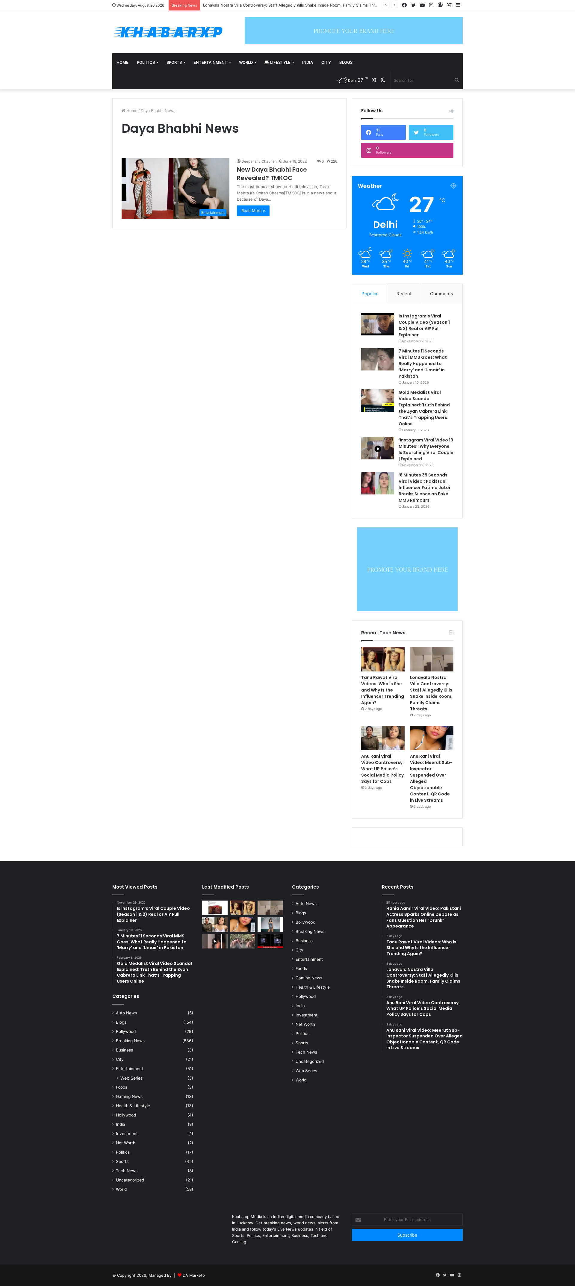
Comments (441, 293)
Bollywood (126, 1031)
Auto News (126, 1012)
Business (124, 1050)
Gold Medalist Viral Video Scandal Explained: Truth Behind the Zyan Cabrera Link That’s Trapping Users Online (424, 408)
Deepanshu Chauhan (259, 161)
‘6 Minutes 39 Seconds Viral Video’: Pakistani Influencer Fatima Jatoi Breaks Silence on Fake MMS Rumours (424, 487)
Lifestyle (279, 62)
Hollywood (126, 1115)
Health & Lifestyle (133, 1105)
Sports (174, 62)
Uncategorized (130, 1180)
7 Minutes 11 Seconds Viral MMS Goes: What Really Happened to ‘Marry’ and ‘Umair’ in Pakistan (423, 363)
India (307, 62)
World (246, 62)
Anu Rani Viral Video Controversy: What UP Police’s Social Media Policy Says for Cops (282, 5)
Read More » (253, 210)
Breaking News (130, 1040)
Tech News (126, 1170)
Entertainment (210, 62)
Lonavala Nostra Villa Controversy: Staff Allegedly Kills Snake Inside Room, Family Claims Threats (431, 693)
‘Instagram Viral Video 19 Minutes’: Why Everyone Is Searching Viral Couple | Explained (426, 449)
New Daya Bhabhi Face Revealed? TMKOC (272, 173)
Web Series (131, 1078)
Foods (121, 1087)
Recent (404, 293)
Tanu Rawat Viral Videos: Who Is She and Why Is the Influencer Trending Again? (382, 690)
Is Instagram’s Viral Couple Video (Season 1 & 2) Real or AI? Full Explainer (424, 325)
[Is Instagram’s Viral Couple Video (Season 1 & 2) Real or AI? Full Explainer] (377, 324)
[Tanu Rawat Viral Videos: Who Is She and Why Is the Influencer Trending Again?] (383, 659)
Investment (127, 1133)
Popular (369, 293)
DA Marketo (194, 1275)
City (326, 62)
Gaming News (129, 1096)
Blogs (345, 62)
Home (122, 62)
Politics (146, 62)
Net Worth (125, 1142)
